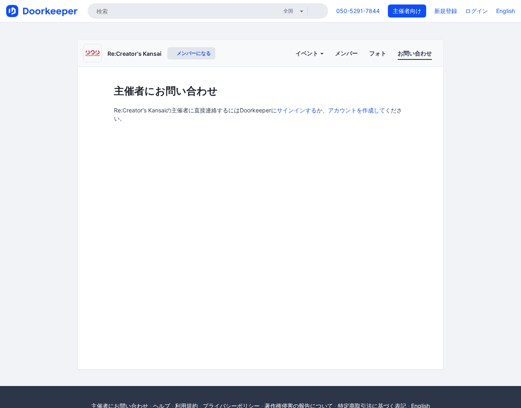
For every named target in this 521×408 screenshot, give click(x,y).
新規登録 (445, 10)
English (505, 10)
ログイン (476, 10)
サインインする (297, 110)
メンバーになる (193, 53)
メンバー (346, 53)
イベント (308, 53)
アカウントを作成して (356, 110)
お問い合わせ (415, 53)
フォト (377, 53)
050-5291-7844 (358, 10)
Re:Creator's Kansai (134, 53)
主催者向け (407, 10)
